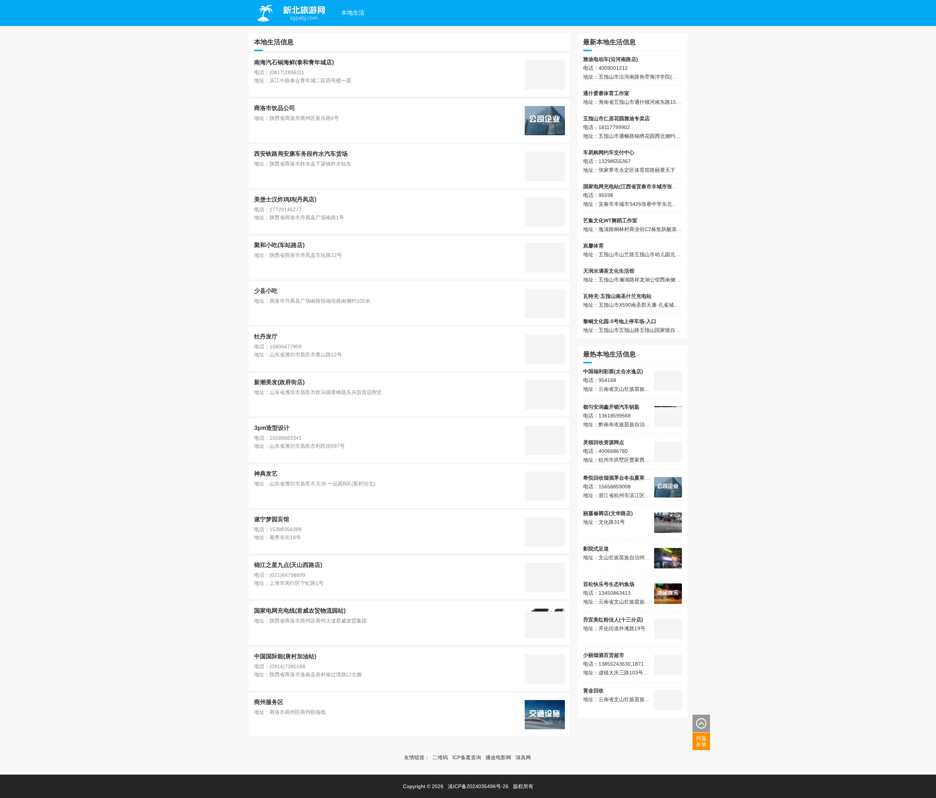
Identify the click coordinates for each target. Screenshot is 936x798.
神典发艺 (266, 473)
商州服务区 (268, 702)
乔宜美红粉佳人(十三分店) (613, 620)
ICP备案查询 (466, 757)
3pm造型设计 (272, 428)
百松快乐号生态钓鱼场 (608, 584)
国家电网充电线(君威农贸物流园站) (300, 611)
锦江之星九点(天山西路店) (288, 565)
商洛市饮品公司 (274, 108)
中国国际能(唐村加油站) (285, 656)
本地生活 (353, 13)
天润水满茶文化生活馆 (608, 271)
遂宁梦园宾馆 (271, 519)
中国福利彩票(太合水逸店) (613, 371)
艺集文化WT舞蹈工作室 (610, 220)
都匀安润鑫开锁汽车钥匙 (611, 407)
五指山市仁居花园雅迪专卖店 (616, 118)
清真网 (523, 757)
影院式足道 (596, 549)
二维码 (440, 757)
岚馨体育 (593, 246)
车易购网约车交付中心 (608, 152)
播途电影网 (498, 757)
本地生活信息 (274, 42)
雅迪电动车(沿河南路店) (610, 59)
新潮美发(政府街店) (279, 382)
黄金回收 (593, 690)
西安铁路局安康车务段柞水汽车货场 (301, 154)
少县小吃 (266, 291)
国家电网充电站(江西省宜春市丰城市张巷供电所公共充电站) (651, 186)
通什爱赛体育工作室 (606, 93)
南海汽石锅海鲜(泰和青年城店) (294, 62)
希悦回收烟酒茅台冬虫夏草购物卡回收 (626, 478)
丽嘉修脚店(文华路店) (608, 513)
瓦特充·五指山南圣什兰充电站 (617, 296)
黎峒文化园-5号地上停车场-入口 (619, 321)
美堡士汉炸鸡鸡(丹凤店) (285, 199)
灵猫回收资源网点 (603, 442)
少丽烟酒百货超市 (603, 655)
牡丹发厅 (266, 336)
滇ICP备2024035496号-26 (478, 786)
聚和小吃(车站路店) (279, 245)
